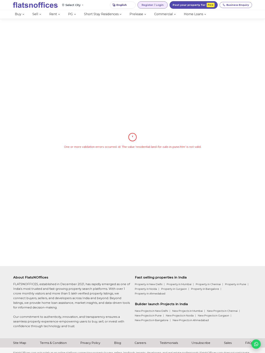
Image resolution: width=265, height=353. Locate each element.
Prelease (136, 14)
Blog (117, 343)
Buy (18, 14)
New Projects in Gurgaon (213, 315)
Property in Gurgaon (174, 288)
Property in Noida (146, 288)
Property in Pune (235, 284)
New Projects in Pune (148, 315)
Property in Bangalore (205, 288)
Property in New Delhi (148, 284)
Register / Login (153, 4)
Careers (140, 343)
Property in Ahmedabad (150, 293)
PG (70, 14)
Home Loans (193, 14)
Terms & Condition (53, 343)
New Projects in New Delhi (151, 310)
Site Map (19, 343)
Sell (35, 14)
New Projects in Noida (180, 315)
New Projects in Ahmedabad (191, 320)
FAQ (248, 343)
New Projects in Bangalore (151, 320)
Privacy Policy (90, 343)
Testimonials (169, 343)
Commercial (163, 14)
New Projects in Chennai (222, 310)
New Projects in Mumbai (187, 310)
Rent (53, 14)
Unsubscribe (200, 343)
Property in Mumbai (179, 284)
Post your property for (193, 4)
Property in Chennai (208, 284)
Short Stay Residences (101, 14)
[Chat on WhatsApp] (256, 344)
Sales (228, 343)
